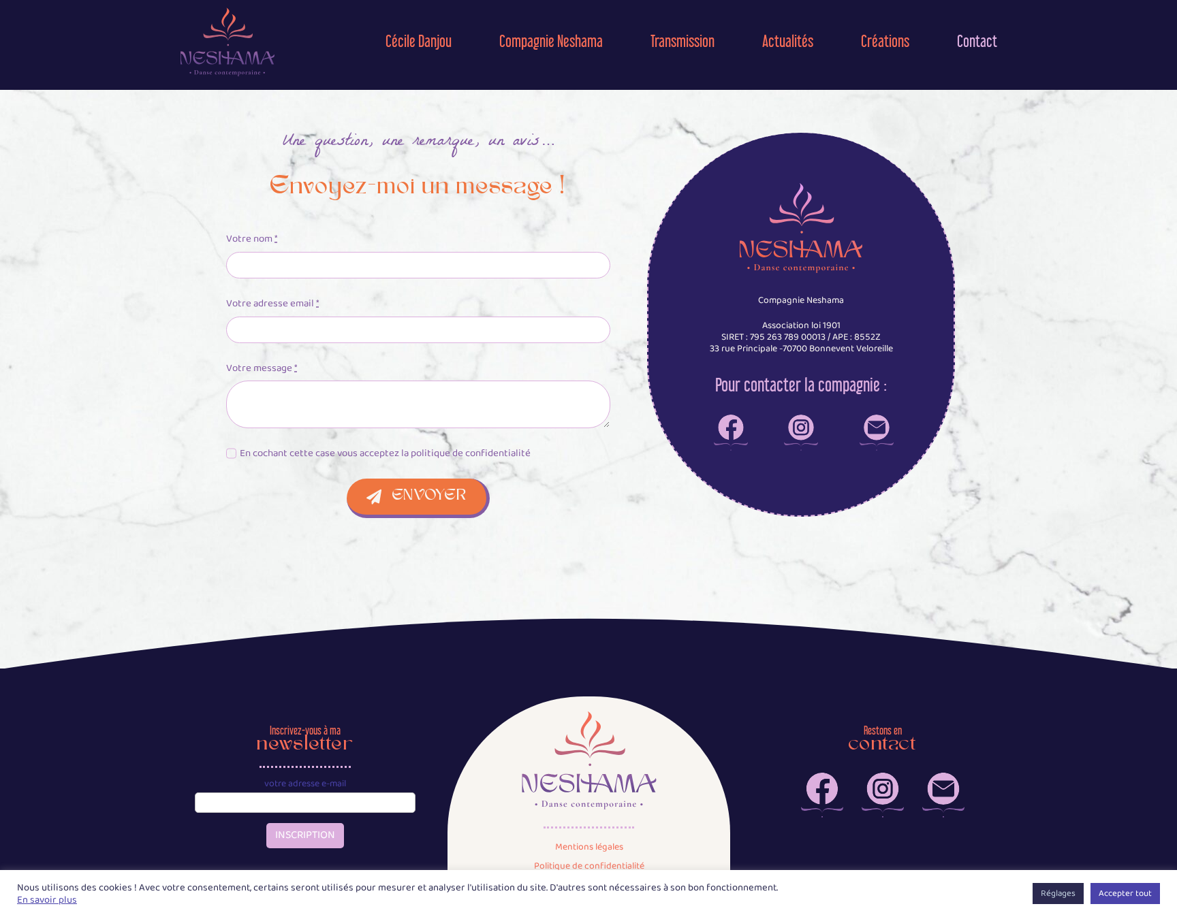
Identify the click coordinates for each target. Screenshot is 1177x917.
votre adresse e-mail (305, 783)
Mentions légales (589, 846)
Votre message (261, 368)
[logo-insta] (801, 419)
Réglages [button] (1058, 893)
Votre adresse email (272, 303)
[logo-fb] (731, 419)
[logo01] (227, 11)
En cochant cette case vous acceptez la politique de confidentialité (385, 453)
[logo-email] (877, 419)
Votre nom (251, 239)
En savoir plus (47, 900)
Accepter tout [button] (1125, 893)
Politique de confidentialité (589, 865)
